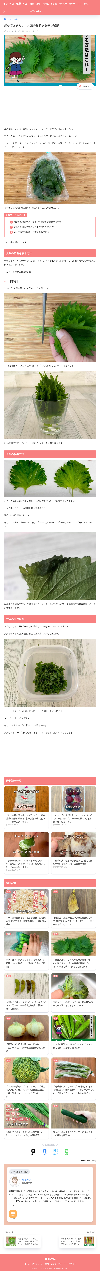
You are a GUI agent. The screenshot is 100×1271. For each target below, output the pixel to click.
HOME (51, 1258)
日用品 (46, 4)
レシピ (54, 4)
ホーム (27, 1264)
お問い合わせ (36, 11)
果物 (38, 4)
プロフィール (83, 4)
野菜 (32, 4)
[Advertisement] (50, 110)
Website (13, 1218)
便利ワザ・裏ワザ (67, 4)
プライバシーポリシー (67, 1264)
